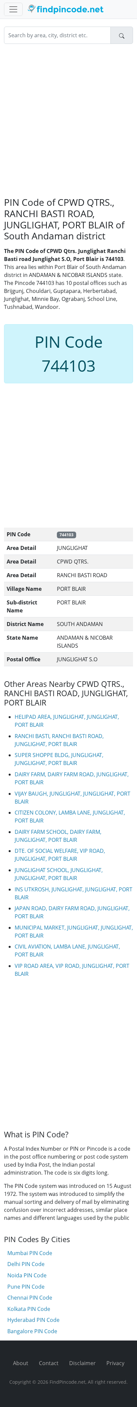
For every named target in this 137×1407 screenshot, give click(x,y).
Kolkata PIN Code (28, 1309)
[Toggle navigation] (13, 9)
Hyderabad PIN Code (33, 1320)
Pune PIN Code (26, 1286)
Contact (49, 1363)
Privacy (115, 1363)
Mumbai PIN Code (29, 1253)
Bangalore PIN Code (32, 1331)
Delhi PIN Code (26, 1264)
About (20, 1363)
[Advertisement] (68, 120)
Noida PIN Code (27, 1275)
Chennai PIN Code (29, 1297)
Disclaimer (82, 1363)
